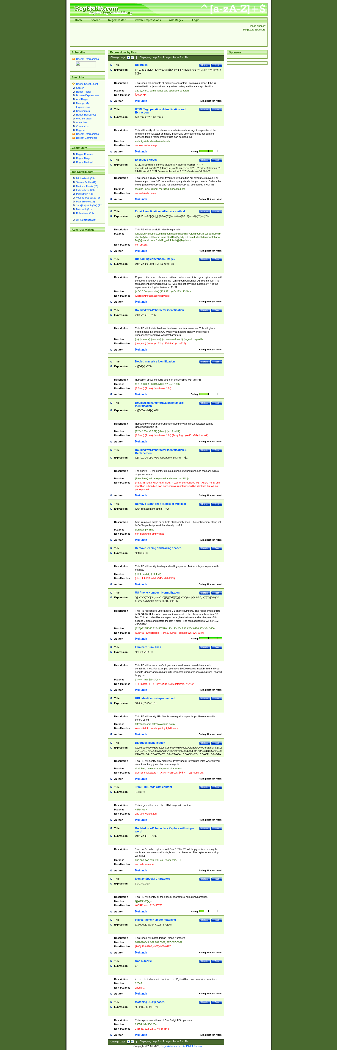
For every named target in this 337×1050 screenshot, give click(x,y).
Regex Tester (117, 20)
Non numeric (143, 961)
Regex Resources (86, 114)
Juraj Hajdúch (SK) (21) (89, 205)
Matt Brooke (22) (85, 201)
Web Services (84, 118)
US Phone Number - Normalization (157, 592)
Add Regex (176, 20)
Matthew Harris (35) (87, 186)
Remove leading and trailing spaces (158, 548)
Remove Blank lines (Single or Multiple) (160, 504)
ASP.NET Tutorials (193, 1046)
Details (204, 65)
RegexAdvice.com (171, 1046)
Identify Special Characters (153, 878)
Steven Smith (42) (86, 182)
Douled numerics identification (155, 361)
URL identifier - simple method (154, 698)
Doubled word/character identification (159, 310)
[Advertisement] (155, 34)
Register (81, 130)
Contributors (83, 111)
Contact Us (82, 126)
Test (217, 65)
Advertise (81, 122)
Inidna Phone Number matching (155, 919)
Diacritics (141, 64)
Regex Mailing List (86, 162)
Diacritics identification (150, 742)
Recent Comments (86, 137)
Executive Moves (146, 159)
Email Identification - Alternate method (160, 211)
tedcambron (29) (85, 190)
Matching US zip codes (150, 1002)
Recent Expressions (87, 59)
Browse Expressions (147, 20)
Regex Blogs (83, 158)
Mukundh (141, 100)
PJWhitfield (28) (85, 194)
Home (79, 20)
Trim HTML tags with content (153, 787)
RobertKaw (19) (85, 213)
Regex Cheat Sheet (87, 84)
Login (195, 20)
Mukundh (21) (84, 209)
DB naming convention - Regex (155, 259)
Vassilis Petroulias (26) (88, 197)
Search (95, 20)
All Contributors (86, 219)
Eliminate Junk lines (148, 647)
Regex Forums (84, 154)
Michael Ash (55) (85, 178)
